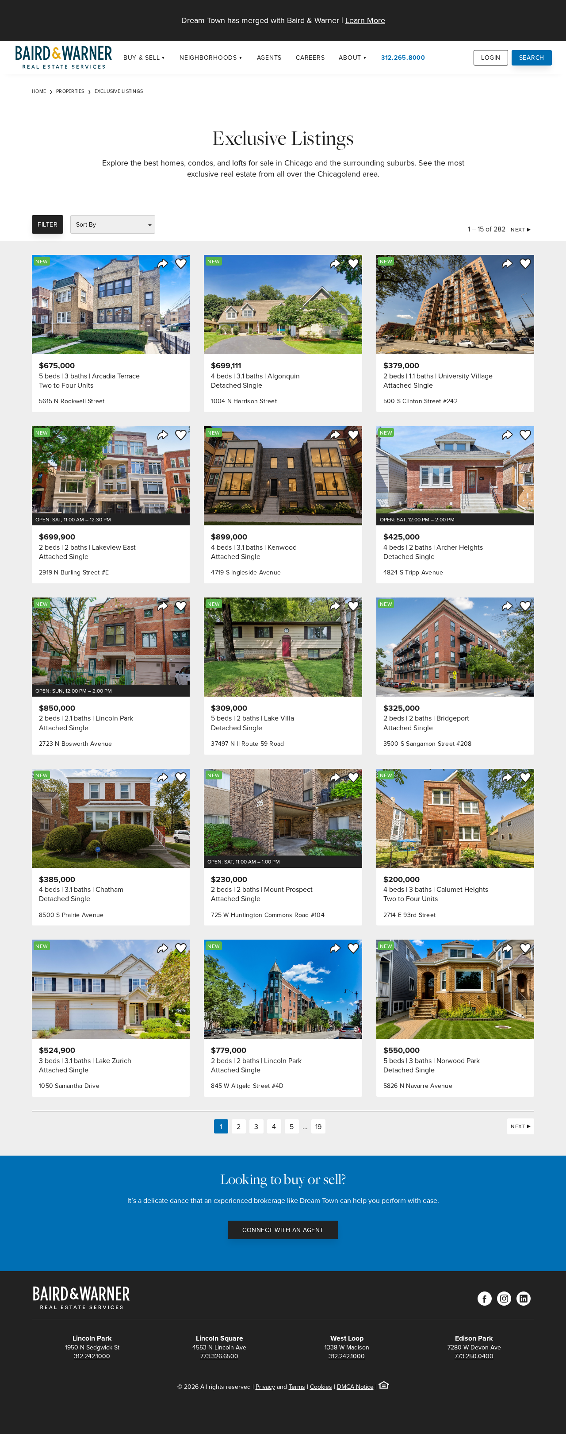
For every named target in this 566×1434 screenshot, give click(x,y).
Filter (47, 224)
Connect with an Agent (283, 1230)
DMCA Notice (355, 1386)
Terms (297, 1386)
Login (491, 57)
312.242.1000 (92, 1356)
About (350, 57)
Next (518, 229)
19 (318, 1126)
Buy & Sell (141, 57)
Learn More (365, 20)
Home (39, 91)
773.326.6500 (219, 1356)
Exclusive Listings (119, 91)
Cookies (321, 1386)
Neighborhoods (208, 57)
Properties (70, 91)
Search (532, 57)
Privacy (265, 1386)
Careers (310, 57)
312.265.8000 (403, 57)
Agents (269, 57)
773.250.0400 (474, 1356)
